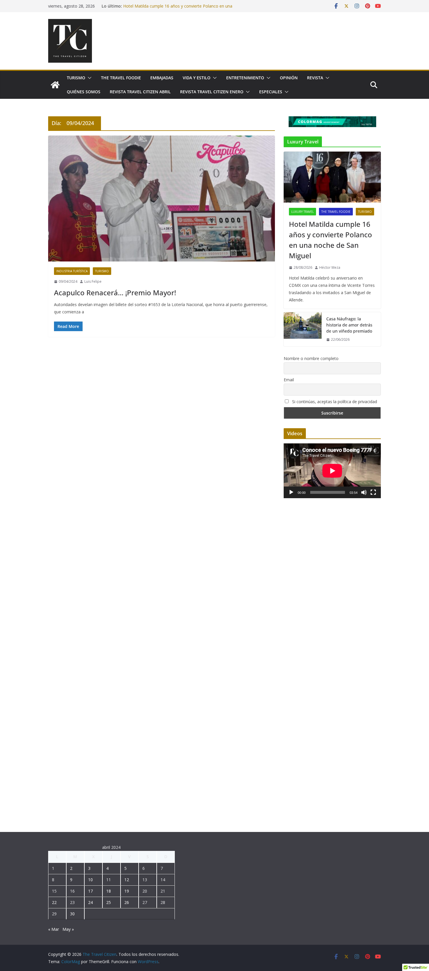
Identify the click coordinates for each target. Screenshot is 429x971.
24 (90, 902)
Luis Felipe (93, 281)
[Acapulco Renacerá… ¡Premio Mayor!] (161, 198)
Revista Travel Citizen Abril (140, 91)
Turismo (76, 77)
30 (72, 913)
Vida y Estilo (196, 77)
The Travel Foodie (121, 77)
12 (126, 879)
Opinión (289, 77)
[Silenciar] (364, 492)
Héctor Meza (329, 267)
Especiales (270, 91)
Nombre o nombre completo (311, 358)
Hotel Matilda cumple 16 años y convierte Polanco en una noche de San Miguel (330, 239)
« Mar (53, 929)
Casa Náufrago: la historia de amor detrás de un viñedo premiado (349, 325)
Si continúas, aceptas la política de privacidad (334, 401)
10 (90, 879)
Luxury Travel (302, 212)
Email (289, 379)
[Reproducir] (291, 492)
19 (126, 891)
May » (68, 929)
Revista (315, 77)
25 (108, 902)
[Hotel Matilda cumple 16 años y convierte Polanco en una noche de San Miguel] (332, 177)
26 (126, 902)
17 (90, 891)
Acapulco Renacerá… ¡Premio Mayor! (115, 292)
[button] (88, 78)
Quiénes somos (83, 91)
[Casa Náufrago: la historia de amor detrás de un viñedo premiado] (303, 329)
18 (108, 891)
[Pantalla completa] (373, 492)
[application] (332, 470)
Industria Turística (72, 271)
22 (54, 902)
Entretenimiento (245, 77)
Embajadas (161, 77)
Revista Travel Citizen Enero (211, 91)
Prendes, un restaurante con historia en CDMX (167, 5)
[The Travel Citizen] (55, 85)
